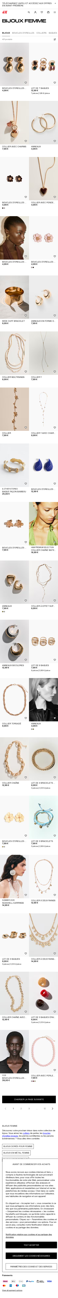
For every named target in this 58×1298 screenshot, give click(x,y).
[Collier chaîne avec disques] (14, 993)
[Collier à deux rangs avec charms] (43, 935)
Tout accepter (31, 1245)
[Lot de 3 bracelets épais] (43, 759)
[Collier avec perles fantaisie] (43, 1051)
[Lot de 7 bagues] (43, 64)
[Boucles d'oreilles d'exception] (14, 238)
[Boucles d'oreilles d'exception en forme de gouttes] (43, 465)
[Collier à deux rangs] (43, 876)
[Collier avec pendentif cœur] (43, 178)
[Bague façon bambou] (14, 465)
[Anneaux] (43, 122)
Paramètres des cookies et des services (31, 1266)
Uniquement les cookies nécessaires (31, 1256)
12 (45, 1108)
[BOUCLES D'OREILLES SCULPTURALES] (14, 1051)
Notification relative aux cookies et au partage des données (29, 1235)
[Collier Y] (43, 353)
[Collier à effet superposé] (43, 582)
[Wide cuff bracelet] (14, 297)
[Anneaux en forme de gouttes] (43, 297)
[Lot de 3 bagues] (14, 935)
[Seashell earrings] (14, 876)
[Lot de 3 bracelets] (43, 817)
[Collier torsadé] (14, 699)
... (36, 1108)
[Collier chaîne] (14, 759)
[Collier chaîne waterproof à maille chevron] (43, 523)
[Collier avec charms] (14, 122)
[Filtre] (54, 39)
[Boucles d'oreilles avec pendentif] (14, 64)
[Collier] (14, 409)
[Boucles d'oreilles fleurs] (14, 178)
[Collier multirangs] (14, 353)
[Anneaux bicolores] (14, 641)
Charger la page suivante (29, 1099)
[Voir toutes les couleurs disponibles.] (3, 208)
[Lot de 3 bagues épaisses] (43, 993)
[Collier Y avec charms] (43, 409)
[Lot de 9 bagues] (43, 641)
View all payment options (12, 1290)
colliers (26, 1133)
